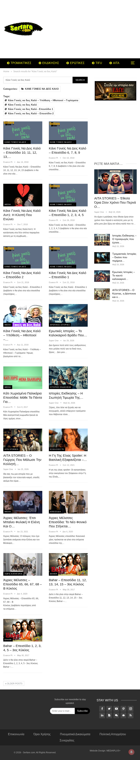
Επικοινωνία (16, 734)
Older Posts (14, 683)
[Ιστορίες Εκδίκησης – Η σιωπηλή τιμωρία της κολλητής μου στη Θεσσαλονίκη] (68, 377)
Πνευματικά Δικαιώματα (75, 734)
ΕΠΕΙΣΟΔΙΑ (55, 512)
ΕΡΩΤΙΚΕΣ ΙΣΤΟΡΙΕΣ (60, 325)
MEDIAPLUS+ (113, 750)
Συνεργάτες (67, 740)
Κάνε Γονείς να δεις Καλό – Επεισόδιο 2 (31, 113)
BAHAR (53, 574)
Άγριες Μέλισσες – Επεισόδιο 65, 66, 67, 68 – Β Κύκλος (22, 584)
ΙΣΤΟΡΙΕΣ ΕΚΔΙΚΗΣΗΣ (60, 387)
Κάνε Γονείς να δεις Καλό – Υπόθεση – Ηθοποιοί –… (22, 335)
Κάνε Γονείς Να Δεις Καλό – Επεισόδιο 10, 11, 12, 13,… (22, 153)
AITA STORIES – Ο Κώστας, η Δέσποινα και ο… (124, 293)
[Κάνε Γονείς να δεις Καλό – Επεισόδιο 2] (22, 257)
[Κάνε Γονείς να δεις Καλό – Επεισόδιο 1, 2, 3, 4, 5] (68, 195)
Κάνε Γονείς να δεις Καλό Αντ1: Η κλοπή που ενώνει (22, 215)
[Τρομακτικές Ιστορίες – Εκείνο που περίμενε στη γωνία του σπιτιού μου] (102, 258)
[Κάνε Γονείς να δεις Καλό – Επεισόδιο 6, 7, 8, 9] (68, 132)
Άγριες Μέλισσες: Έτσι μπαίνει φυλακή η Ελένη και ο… (21, 522)
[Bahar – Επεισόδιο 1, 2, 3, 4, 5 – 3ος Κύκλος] (22, 630)
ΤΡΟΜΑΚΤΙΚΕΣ (21, 63)
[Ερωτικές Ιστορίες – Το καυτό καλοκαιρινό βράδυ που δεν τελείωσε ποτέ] (102, 276)
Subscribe (82, 711)
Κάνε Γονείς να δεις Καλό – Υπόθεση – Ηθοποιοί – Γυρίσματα (43, 100)
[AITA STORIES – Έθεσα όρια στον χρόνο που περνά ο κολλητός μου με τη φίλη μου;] (115, 181)
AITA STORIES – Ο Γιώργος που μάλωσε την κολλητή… (22, 460)
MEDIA (8, 204)
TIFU (99, 63)
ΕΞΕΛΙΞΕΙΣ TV (57, 449)
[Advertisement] (93, 29)
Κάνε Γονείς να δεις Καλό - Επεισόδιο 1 (30, 109)
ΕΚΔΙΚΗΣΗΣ (50, 63)
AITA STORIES (11, 449)
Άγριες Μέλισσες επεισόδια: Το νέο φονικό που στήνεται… (68, 522)
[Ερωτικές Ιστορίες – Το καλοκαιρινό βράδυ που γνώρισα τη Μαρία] (68, 315)
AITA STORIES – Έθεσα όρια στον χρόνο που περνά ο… (115, 203)
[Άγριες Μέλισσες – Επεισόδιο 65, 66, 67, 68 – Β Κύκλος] (22, 564)
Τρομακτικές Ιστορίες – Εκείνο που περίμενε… (124, 257)
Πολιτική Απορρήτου (113, 734)
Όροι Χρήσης (42, 734)
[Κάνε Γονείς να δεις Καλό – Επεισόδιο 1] (68, 257)
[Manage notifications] (131, 752)
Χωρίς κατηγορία (13, 574)
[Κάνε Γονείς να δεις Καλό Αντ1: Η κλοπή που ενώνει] (22, 195)
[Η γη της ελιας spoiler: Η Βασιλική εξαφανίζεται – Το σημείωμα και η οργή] (68, 440)
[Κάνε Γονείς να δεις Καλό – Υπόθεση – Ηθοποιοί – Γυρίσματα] (22, 315)
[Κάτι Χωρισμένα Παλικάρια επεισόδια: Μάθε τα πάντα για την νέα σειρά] (22, 377)
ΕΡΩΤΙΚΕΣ (77, 63)
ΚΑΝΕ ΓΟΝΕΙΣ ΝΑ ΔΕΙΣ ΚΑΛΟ (42, 89)
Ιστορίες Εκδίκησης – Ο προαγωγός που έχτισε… (124, 239)
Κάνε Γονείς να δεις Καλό (22, 104)
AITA (116, 63)
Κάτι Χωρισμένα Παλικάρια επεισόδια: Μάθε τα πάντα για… (22, 398)
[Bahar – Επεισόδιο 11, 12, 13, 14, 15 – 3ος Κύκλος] (68, 564)
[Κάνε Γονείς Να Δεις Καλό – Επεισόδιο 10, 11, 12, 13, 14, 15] (22, 132)
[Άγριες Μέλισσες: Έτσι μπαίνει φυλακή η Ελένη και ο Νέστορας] (22, 502)
